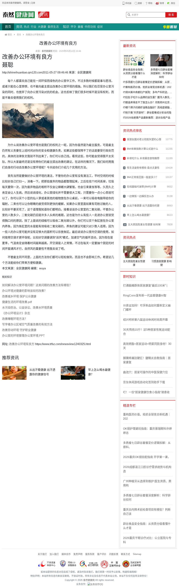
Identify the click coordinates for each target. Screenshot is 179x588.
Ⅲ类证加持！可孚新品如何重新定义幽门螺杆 (147, 307)
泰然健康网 (47, 51)
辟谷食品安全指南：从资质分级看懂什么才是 (147, 525)
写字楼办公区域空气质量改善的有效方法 (27, 324)
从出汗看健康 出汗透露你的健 (141, 205)
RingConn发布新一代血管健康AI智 (144, 295)
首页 (8, 27)
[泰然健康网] (18, 14)
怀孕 (73, 26)
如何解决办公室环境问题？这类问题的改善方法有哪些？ (37, 285)
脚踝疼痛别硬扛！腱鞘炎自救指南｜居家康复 (147, 360)
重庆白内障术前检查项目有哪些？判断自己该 (147, 511)
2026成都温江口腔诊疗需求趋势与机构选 (147, 469)
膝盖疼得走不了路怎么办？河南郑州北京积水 (149, 102)
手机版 (128, 3)
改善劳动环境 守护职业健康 (19, 330)
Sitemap (137, 554)
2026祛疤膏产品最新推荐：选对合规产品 (148, 117)
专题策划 (170, 27)
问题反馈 (113, 554)
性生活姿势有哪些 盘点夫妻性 (141, 167)
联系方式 (125, 554)
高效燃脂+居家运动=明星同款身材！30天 (147, 346)
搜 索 (171, 14)
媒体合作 (66, 554)
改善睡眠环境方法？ (14, 318)
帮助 (150, 3)
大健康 (42, 26)
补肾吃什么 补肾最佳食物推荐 (141, 158)
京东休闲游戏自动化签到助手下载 (144, 382)
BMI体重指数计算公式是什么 (141, 148)
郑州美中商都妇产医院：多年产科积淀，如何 (149, 92)
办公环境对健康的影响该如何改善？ (24, 290)
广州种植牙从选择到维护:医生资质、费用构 (147, 483)
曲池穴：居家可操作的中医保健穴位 (145, 372)
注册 (33, 3)
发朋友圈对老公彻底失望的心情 (142, 139)
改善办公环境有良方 (21, 344)
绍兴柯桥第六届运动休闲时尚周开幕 (145, 319)
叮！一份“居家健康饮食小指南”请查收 (146, 392)
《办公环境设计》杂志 (16, 313)
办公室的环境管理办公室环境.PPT (23, 335)
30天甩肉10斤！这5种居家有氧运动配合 (146, 331)
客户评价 (101, 554)
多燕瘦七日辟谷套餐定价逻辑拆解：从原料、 (149, 82)
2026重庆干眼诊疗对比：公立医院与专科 (147, 540)
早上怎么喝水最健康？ (137, 215)
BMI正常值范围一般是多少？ (141, 177)
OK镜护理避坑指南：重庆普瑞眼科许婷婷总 (147, 430)
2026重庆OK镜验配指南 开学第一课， (146, 457)
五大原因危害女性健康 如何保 (142, 224)
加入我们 (54, 554)
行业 (33, 26)
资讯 (44, 14)
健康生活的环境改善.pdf (17, 301)
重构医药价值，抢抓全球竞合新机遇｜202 (148, 87)
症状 (100, 26)
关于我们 (42, 554)
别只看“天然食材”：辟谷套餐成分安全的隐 (148, 112)
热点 (26, 26)
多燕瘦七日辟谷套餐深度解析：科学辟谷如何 (147, 497)
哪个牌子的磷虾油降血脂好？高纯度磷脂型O (149, 107)
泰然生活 (53, 26)
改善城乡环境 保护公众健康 (19, 296)
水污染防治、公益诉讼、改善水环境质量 (27, 307)
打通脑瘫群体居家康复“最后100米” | (145, 285)
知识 (66, 27)
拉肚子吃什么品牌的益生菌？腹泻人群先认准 (149, 97)
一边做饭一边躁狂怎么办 (139, 196)
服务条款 (89, 554)
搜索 (140, 3)
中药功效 (90, 26)
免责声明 (78, 554)
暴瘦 (80, 26)
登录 (27, 3)
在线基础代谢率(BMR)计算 (140, 186)
